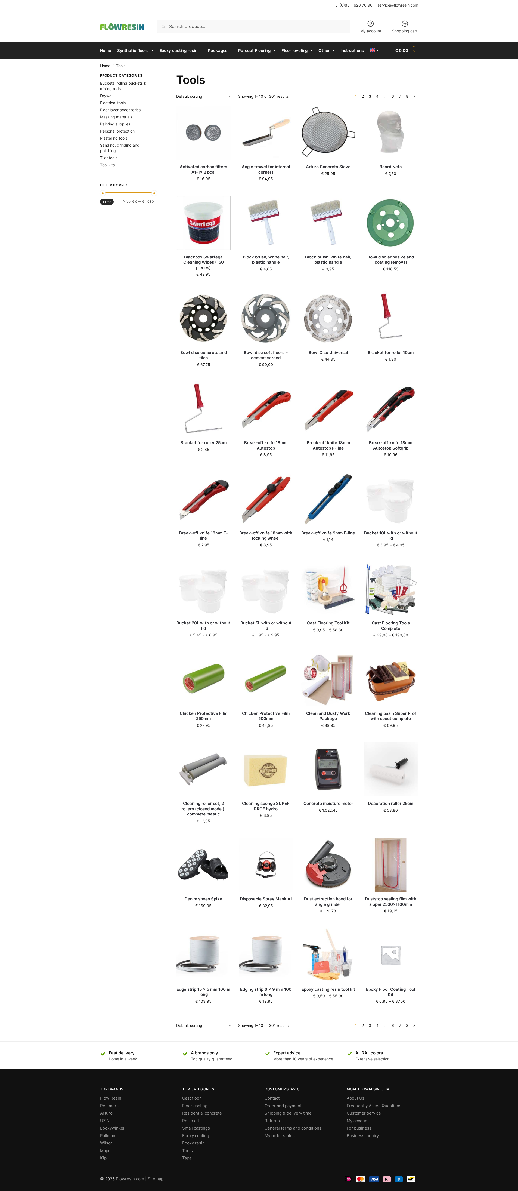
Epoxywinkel (112, 1128)
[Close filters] (155, 76)
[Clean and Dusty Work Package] (328, 679)
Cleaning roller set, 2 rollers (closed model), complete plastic (203, 809)
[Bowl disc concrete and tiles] (203, 318)
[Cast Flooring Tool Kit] (328, 589)
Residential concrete (202, 1113)
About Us (355, 1098)
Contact (272, 1098)
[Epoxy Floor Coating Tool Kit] (391, 955)
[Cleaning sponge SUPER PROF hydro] (266, 769)
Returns (272, 1120)
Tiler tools (108, 157)
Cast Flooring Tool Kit (328, 623)
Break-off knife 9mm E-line (328, 533)
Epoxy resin (193, 1143)
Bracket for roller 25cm (204, 442)
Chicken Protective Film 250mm (203, 716)
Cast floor (191, 1098)
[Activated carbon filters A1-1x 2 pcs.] (203, 133)
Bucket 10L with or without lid (390, 535)
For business (359, 1128)
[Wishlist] (222, 114)
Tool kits (107, 164)
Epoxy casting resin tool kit (328, 989)
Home (105, 66)
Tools (187, 1150)
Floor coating (194, 1105)
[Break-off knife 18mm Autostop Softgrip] (391, 408)
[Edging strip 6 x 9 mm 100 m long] (266, 955)
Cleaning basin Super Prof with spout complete (390, 716)
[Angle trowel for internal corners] (266, 133)
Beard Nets (391, 166)
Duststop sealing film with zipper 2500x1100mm (390, 901)
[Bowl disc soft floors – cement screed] (266, 318)
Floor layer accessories (120, 109)
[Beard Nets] (391, 133)
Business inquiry (363, 1135)
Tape (187, 1158)
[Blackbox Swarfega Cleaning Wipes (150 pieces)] (203, 223)
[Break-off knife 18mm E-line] (203, 499)
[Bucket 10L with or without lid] (391, 499)
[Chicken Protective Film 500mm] (266, 679)
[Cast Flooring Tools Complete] (391, 589)
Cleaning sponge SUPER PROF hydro (266, 806)
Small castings (196, 1128)
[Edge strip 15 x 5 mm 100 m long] (203, 955)
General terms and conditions (293, 1128)
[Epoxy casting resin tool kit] (328, 955)
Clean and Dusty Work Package (328, 716)
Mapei (106, 1150)
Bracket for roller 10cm (391, 352)
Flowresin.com (130, 1178)
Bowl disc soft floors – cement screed (266, 355)
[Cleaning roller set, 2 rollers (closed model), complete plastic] (203, 769)
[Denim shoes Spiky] (203, 865)
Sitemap (155, 1178)
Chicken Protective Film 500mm (266, 716)
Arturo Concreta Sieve (328, 166)
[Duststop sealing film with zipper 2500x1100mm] (391, 865)
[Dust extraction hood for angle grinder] (328, 865)
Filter (107, 202)
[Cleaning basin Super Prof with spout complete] (391, 679)
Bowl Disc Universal (328, 352)
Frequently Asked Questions (374, 1105)
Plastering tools (113, 138)
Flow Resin (110, 1098)
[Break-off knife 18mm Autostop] (266, 408)
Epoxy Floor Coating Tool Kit (390, 992)
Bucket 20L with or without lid (203, 625)
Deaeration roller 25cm (390, 803)
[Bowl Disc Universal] (328, 318)
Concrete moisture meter (328, 803)
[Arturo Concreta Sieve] (328, 133)
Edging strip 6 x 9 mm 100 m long (265, 992)
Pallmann (109, 1135)
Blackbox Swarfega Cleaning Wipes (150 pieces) (203, 262)
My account (370, 31)
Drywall (106, 95)
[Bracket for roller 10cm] (391, 318)
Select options (390, 556)
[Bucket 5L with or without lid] (266, 589)
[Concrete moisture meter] (328, 769)
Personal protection (117, 131)
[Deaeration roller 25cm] (391, 769)
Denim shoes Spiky (203, 898)
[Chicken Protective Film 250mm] (203, 679)
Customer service (364, 1113)
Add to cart (203, 190)
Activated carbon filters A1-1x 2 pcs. (203, 169)
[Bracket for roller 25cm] (203, 408)
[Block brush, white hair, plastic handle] (266, 223)
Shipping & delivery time (288, 1113)
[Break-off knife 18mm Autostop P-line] (328, 408)
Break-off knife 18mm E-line (203, 535)
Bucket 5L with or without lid (265, 625)
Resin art (191, 1120)
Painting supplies (115, 124)
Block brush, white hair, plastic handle (266, 259)
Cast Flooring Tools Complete (391, 625)
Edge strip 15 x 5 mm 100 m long (203, 992)
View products (328, 641)
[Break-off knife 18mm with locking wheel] (266, 499)
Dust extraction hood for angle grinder (328, 901)
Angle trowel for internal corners (266, 169)
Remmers (109, 1105)
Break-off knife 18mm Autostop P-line (328, 445)
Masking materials (116, 117)
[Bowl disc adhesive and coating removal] (391, 223)
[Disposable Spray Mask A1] (266, 865)
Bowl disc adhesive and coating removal (390, 259)
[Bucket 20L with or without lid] (203, 589)
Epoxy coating (195, 1135)
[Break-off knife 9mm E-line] (328, 499)
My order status (280, 1135)
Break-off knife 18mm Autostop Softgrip (390, 445)
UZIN (105, 1120)
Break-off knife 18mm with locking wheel (265, 535)
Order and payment (283, 1105)
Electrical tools (113, 102)
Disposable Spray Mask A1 (266, 898)
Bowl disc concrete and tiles (203, 355)
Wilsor (106, 1143)
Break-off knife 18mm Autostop (265, 445)
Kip (103, 1158)
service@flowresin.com (397, 5)
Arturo (106, 1113)
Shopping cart (404, 31)
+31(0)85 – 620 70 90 (353, 5)
